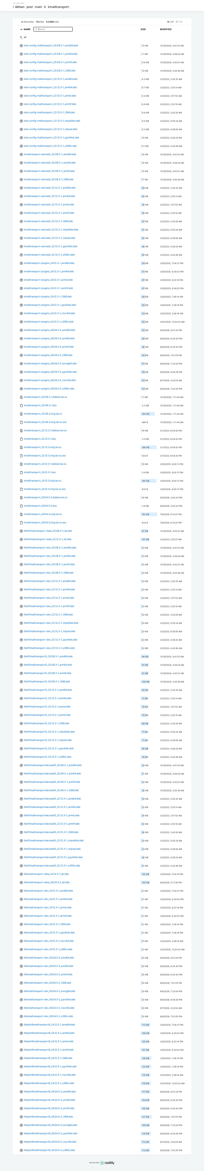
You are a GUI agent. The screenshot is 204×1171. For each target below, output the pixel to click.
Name (27, 29)
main (38, 7)
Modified (166, 29)
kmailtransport (58, 7)
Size (143, 29)
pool (30, 7)
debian (19, 7)
